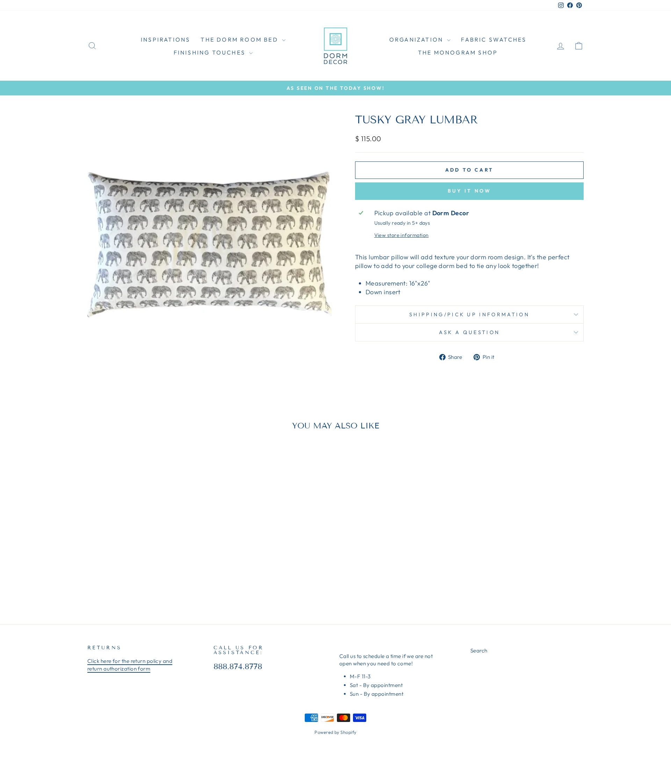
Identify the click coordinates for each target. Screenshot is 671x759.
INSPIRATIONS (165, 39)
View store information (401, 235)
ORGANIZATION (417, 39)
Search (479, 650)
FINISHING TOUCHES (211, 52)
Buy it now (469, 191)
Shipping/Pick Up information (469, 314)
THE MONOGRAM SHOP (458, 52)
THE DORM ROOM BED (240, 39)
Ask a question (469, 332)
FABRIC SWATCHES (493, 39)
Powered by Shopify (335, 732)
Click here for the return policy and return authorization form (129, 665)
